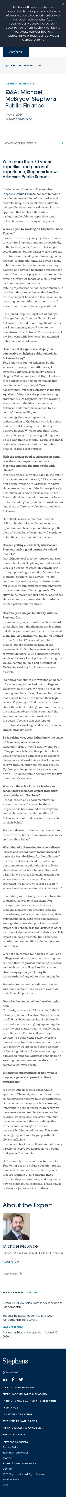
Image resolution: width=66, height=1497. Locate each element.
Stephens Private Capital (21, 1421)
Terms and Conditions (15, 1441)
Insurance (10, 1407)
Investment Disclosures (15, 1452)
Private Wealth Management (24, 1427)
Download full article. (20, 143)
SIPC (5, 1484)
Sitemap (7, 1458)
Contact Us (29, 39)
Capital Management (18, 1387)
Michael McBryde (20, 119)
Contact (8, 1468)
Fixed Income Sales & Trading (25, 1394)
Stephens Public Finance (19, 194)
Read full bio (11, 1261)
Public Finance (14, 1434)
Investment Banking (17, 1414)
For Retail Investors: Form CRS (19, 1463)
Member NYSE (11, 1479)
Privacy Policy (11, 1447)
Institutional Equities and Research (29, 1400)
